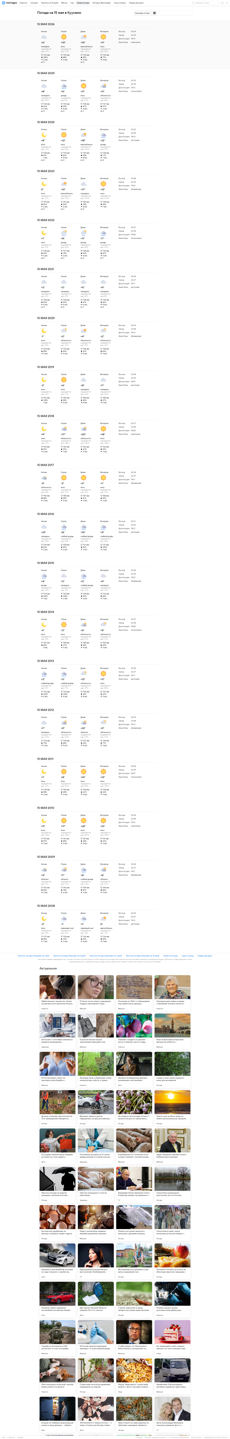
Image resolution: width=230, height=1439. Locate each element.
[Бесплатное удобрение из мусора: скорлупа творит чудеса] (57, 1223)
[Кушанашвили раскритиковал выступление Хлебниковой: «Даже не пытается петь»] (96, 1261)
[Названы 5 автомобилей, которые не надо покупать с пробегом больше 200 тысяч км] (57, 1261)
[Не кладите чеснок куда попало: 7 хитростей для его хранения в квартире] (134, 1108)
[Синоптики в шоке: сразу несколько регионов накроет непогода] (172, 1223)
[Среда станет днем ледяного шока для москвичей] (172, 1070)
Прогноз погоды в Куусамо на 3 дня (33, 956)
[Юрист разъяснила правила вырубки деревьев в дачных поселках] (96, 1223)
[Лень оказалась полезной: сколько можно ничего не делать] (57, 1376)
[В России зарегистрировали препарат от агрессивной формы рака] (96, 1338)
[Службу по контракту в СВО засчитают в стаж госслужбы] (57, 1338)
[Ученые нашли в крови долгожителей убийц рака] (172, 1300)
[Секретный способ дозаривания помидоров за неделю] (96, 1376)
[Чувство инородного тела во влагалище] (96, 1185)
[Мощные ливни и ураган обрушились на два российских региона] (96, 1108)
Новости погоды (170, 956)
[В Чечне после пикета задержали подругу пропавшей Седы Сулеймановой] (96, 993)
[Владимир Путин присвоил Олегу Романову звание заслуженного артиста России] (134, 1185)
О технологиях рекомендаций (179, 1437)
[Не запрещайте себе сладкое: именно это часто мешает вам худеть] (172, 1338)
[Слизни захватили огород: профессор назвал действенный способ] (134, 1300)
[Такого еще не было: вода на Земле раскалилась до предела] (172, 1108)
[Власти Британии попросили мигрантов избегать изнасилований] (172, 1031)
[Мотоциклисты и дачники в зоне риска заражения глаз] (134, 1261)
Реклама (20, 1437)
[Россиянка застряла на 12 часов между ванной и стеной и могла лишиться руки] (96, 1146)
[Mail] (3, 3)
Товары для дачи (204, 956)
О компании (11, 1437)
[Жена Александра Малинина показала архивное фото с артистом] (172, 1415)
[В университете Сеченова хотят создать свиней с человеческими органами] (134, 1146)
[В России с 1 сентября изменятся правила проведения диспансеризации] (57, 1031)
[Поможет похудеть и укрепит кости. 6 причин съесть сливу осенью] (134, 1031)
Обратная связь (196, 1437)
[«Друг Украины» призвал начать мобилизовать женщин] (172, 1146)
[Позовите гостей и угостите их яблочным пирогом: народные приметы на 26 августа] (172, 1261)
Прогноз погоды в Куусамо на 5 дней (69, 956)
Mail (3, 1437)
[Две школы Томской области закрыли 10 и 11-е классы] (96, 1300)
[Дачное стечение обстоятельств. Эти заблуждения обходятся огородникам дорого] (57, 1108)
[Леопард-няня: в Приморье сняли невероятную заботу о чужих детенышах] (96, 1070)
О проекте (138, 1437)
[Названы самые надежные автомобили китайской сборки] (57, 1300)
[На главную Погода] (11, 3)
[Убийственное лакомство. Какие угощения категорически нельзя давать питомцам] (57, 993)
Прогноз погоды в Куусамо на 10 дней (142, 956)
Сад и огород (187, 956)
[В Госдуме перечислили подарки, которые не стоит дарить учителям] (57, 1146)
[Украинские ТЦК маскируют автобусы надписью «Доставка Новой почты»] (172, 1376)
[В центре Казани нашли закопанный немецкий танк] (96, 1031)
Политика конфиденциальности (155, 1437)
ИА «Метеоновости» (221, 1437)
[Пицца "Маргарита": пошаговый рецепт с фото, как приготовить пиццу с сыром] (134, 1376)
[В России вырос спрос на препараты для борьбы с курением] (57, 1070)
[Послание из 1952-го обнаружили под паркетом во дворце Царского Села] (134, 993)
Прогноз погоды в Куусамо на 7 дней (106, 956)
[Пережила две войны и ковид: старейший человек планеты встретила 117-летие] (172, 993)
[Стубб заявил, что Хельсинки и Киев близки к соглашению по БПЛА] (134, 1338)
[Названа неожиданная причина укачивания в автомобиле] (134, 1070)
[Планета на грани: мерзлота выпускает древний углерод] (134, 1223)
